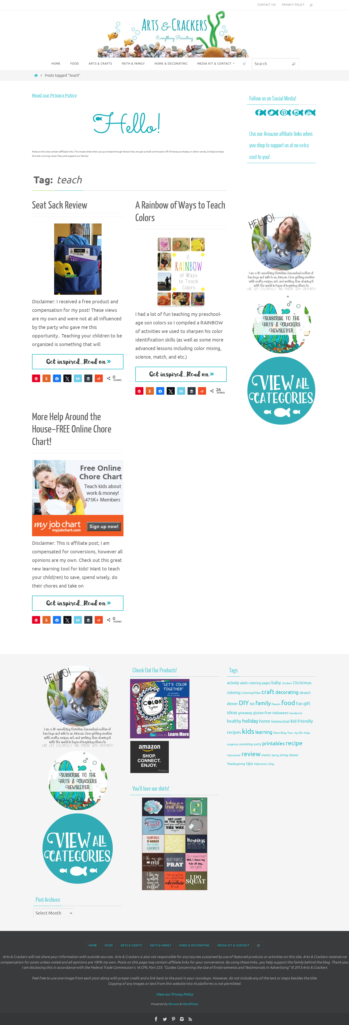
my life (298, 733)
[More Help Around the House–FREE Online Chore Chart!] (77, 498)
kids (248, 731)
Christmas (302, 682)
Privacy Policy (293, 5)
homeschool (280, 722)
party (257, 744)
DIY (244, 703)
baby (276, 682)
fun (299, 704)
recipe (294, 743)
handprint (295, 713)
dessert (305, 693)
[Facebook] (260, 117)
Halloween (280, 713)
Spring (275, 755)
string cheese (289, 755)
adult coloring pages (255, 683)
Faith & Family (160, 945)
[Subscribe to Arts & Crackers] (281, 323)
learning (264, 732)
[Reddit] (99, 378)
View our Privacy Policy (174, 994)
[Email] (78, 378)
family (263, 703)
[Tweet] (67, 378)
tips (249, 763)
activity (233, 682)
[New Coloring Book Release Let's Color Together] (159, 737)
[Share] (57, 378)
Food (109, 945)
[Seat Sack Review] (77, 259)
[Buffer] (88, 378)
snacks (266, 755)
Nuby (307, 733)
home (264, 721)
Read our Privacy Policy (54, 95)
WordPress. (190, 1004)
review (250, 754)
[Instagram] (297, 117)
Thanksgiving (236, 764)
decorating (287, 692)
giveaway (245, 713)
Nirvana (173, 1004)
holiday (250, 721)
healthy (234, 721)
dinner (232, 704)
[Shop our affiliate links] (149, 772)
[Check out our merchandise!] (174, 843)
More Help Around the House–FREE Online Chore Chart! (71, 430)
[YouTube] (310, 117)
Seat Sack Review (59, 205)
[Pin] (36, 378)
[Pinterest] (285, 117)
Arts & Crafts (131, 945)
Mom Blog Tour (283, 733)
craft (267, 692)
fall (252, 704)
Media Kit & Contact (233, 945)
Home (93, 945)
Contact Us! (266, 5)
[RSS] (190, 1019)
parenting (246, 744)
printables (273, 743)
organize (232, 744)
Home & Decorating (194, 945)
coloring (234, 692)
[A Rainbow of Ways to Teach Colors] (181, 271)
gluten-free (262, 713)
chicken (287, 683)
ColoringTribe (250, 693)
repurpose (234, 755)
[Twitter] (273, 117)
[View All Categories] (281, 390)
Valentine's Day (264, 764)
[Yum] (46, 378)
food (288, 703)
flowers (276, 704)
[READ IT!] (77, 361)
